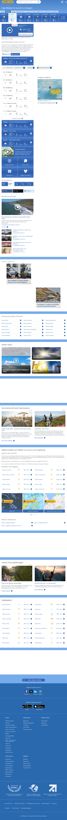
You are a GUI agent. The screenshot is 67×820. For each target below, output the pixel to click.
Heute (2, 11)
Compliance (7, 808)
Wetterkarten (27, 717)
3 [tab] (36, 515)
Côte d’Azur (16, 464)
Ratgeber (25, 756)
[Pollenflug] (62, 2)
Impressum (54, 803)
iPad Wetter (43, 723)
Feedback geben (31, 31)
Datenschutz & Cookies (19, 803)
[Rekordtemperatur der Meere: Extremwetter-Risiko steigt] (17, 207)
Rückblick (54, 11)
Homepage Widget (9, 736)
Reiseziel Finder (26, 763)
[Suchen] (38, 2)
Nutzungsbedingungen (26, 808)
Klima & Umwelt (27, 767)
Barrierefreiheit (15, 808)
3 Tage (13, 11)
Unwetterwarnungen (10, 725)
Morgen (8, 11)
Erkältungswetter (27, 765)
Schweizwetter (8, 763)
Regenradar (40, 11)
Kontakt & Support (45, 803)
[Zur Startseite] (8, 1)
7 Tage (27, 11)
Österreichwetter (9, 765)
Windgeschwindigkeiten (28, 723)
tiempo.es (7, 743)
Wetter (7, 717)
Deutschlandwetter (9, 761)
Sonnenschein (26, 727)
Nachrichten (8, 759)
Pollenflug (47, 11)
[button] (18, 61)
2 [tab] (33, 515)
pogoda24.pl (8, 750)
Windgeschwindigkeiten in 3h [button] (44, 100)
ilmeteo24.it (8, 748)
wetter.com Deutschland (11, 727)
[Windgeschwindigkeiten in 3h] (50, 89)
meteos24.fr (8, 745)
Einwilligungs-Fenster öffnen (33, 803)
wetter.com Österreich (10, 731)
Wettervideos (9, 756)
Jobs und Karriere (8, 803)
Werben (7, 733)
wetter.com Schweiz (9, 729)
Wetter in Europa (9, 770)
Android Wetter (44, 725)
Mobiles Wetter (45, 717)
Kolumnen (7, 723)
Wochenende (20, 11)
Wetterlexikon (8, 774)
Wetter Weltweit (9, 772)
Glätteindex (26, 761)
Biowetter (25, 759)
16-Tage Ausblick (63, 17)
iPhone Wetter (44, 721)
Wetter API (7, 738)
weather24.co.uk (9, 752)
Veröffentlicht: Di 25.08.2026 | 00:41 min (11, 225)
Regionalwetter (8, 767)
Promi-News (8, 776)
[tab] (6, 54)
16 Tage (33, 11)
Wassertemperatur (27, 729)
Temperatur (26, 725)
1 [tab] (31, 515)
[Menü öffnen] (65, 2)
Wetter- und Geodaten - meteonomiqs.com (10, 740)
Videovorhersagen (9, 721)
